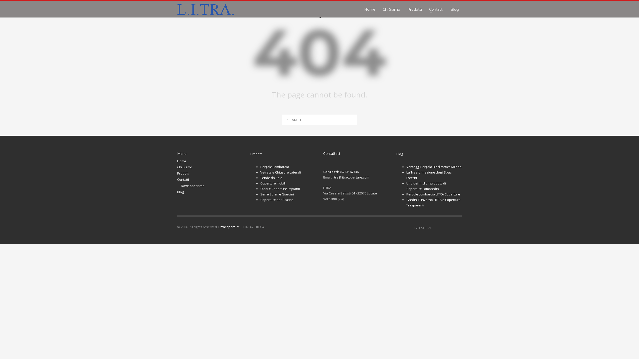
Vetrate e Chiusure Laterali (280, 172)
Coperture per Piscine (276, 199)
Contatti (183, 179)
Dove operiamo (192, 185)
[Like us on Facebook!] (435, 228)
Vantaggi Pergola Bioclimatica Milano (434, 167)
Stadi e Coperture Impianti (280, 188)
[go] (351, 120)
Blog (180, 192)
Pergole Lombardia (274, 167)
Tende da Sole (271, 178)
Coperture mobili (273, 183)
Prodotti (183, 173)
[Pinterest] (450, 228)
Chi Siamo (184, 167)
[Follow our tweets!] (443, 228)
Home (181, 161)
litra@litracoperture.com (351, 177)
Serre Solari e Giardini (277, 194)
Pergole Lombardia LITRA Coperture (433, 194)
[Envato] (458, 228)
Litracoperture (229, 227)
